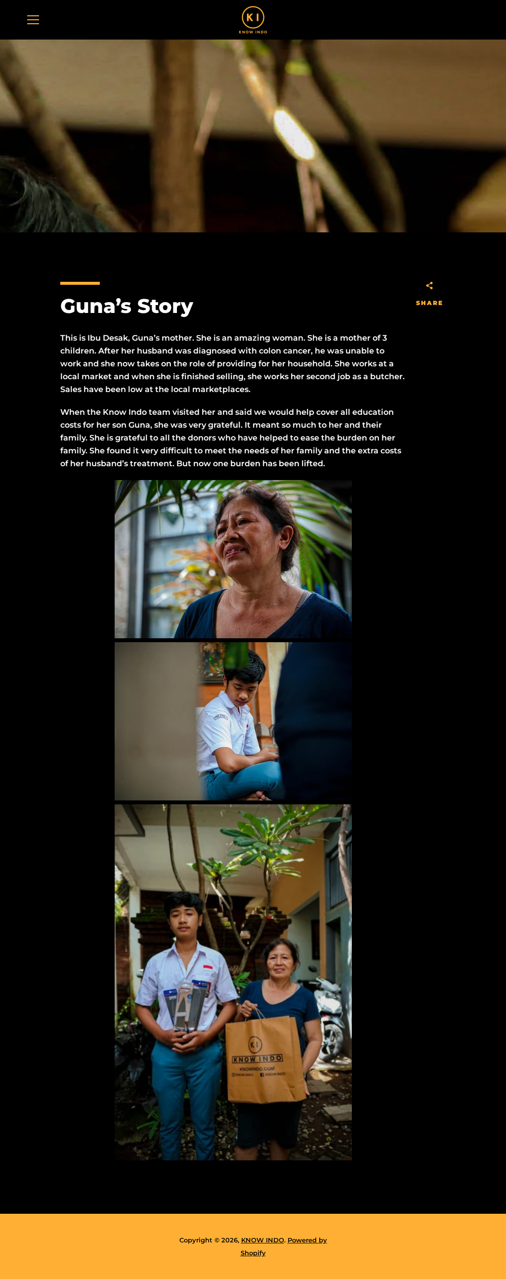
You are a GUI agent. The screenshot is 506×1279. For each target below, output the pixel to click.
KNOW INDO (262, 1240)
